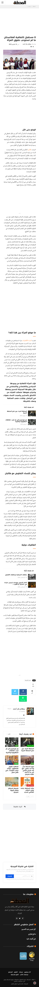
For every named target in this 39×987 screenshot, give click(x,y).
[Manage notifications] (34, 983)
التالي (28, 796)
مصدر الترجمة (28, 680)
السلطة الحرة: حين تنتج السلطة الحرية (17, 412)
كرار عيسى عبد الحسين (28, 929)
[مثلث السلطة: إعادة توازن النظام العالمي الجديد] (27, 782)
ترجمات (21, 972)
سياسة (16, 764)
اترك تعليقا (18, 806)
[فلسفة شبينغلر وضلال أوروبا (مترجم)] (11, 782)
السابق (32, 796)
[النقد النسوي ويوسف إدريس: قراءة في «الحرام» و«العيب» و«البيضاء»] (32, 585)
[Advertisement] (19, 21)
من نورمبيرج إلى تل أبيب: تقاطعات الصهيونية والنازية (16, 421)
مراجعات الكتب (30, 785)
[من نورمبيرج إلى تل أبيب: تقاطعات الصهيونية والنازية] (32, 422)
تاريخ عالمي (15, 785)
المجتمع (10, 972)
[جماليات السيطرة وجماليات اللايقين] (32, 577)
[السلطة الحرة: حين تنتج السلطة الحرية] (32, 413)
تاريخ (17, 746)
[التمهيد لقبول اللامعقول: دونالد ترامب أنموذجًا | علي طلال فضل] (11, 760)
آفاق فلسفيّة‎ (30, 746)
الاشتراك (9, 876)
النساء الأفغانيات (27, 341)
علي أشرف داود (31, 939)
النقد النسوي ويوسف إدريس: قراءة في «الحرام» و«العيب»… (15, 583)
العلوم (16, 972)
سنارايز (16, 981)
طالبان (29, 150)
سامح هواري (32, 934)
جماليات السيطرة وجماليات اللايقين (16, 575)
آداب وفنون (27, 972)
